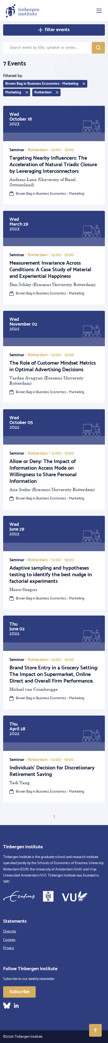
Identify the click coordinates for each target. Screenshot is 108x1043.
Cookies (9, 940)
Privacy (8, 948)
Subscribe (19, 992)
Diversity (9, 931)
